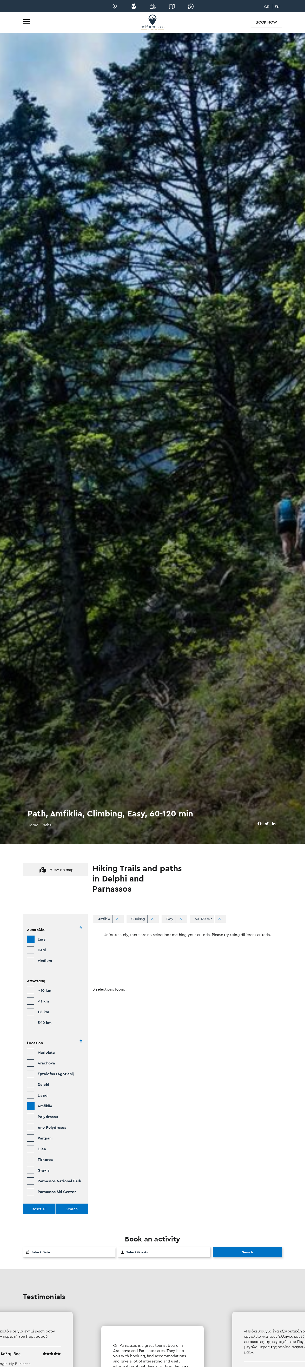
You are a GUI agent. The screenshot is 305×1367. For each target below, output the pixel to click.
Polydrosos (48, 1116)
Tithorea (45, 1159)
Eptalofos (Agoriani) (56, 1073)
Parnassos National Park (59, 1181)
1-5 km (43, 1011)
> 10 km (44, 990)
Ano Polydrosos (52, 1127)
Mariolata (46, 1052)
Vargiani (45, 1138)
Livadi (43, 1095)
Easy (42, 939)
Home (33, 824)
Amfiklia (45, 1106)
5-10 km (44, 1022)
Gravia (44, 1170)
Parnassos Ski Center (57, 1191)
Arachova (46, 1063)
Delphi (43, 1084)
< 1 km (43, 1001)
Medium (45, 960)
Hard (42, 949)
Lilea (42, 1148)
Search (247, 1252)
